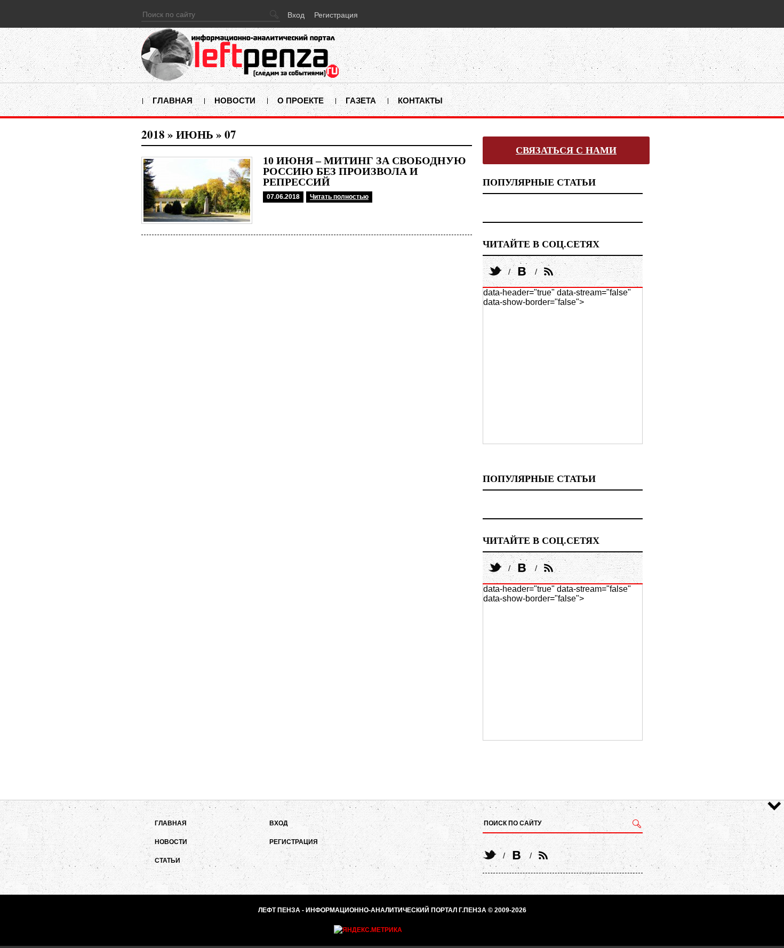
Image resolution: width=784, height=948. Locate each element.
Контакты (420, 100)
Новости (234, 100)
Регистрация (336, 15)
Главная (173, 100)
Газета (361, 100)
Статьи (167, 860)
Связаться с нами (566, 150)
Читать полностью (339, 196)
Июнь (194, 134)
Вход (296, 15)
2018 (153, 134)
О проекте (300, 100)
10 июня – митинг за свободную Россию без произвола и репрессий (364, 171)
